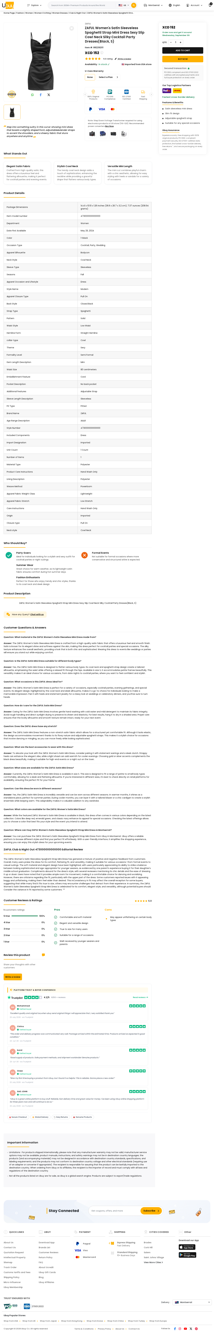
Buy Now (109, 126)
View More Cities (153, 1262)
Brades (147, 1242)
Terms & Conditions (83, 1328)
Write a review (12, 976)
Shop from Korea (95, 1321)
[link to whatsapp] (32, 95)
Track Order (10, 1267)
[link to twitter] (48, 95)
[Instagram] (180, 1329)
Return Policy (45, 1257)
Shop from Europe (158, 1321)
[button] (153, 5)
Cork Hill (148, 1247)
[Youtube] (186, 1329)
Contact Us (10, 1247)
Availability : (91, 64)
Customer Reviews (48, 1252)
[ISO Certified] (32, 1306)
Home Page (9, 13)
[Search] (133, 5)
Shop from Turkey (136, 1321)
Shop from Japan (48, 1321)
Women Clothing (42, 13)
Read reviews (139, 997)
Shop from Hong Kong (71, 1321)
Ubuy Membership (13, 1287)
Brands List (44, 1247)
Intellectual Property (14, 1257)
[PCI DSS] (10, 1306)
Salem (147, 1252)
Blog (41, 1277)
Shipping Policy (11, 1277)
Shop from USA (11, 1321)
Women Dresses (60, 13)
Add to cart (183, 50)
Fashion (20, 13)
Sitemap (8, 1262)
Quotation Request (14, 1252)
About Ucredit (46, 1267)
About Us (8, 1242)
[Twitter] (191, 1329)
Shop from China (115, 1321)
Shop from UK (29, 1321)
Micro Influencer (12, 1282)
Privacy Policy (104, 1328)
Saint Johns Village (154, 1257)
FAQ (41, 1262)
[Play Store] (187, 1255)
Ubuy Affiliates (46, 1282)
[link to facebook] (41, 95)
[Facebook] (175, 1329)
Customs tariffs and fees (17, 1272)
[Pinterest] (196, 1329)
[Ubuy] (8, 5)
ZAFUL (88, 23)
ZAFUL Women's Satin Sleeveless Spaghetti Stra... (110, 13)
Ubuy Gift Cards (47, 1272)
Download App (47, 1242)
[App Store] (187, 1248)
